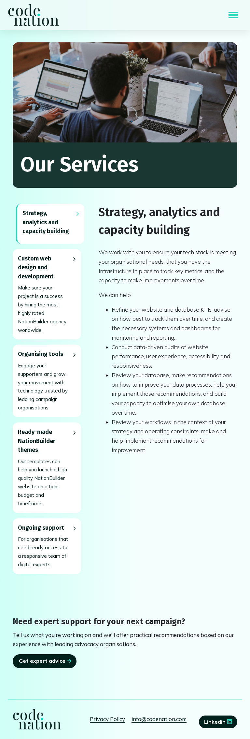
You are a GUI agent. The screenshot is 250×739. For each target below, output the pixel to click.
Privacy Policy (107, 719)
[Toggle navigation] (233, 15)
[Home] (33, 15)
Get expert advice (42, 661)
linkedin (215, 721)
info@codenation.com (159, 719)
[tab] (50, 224)
